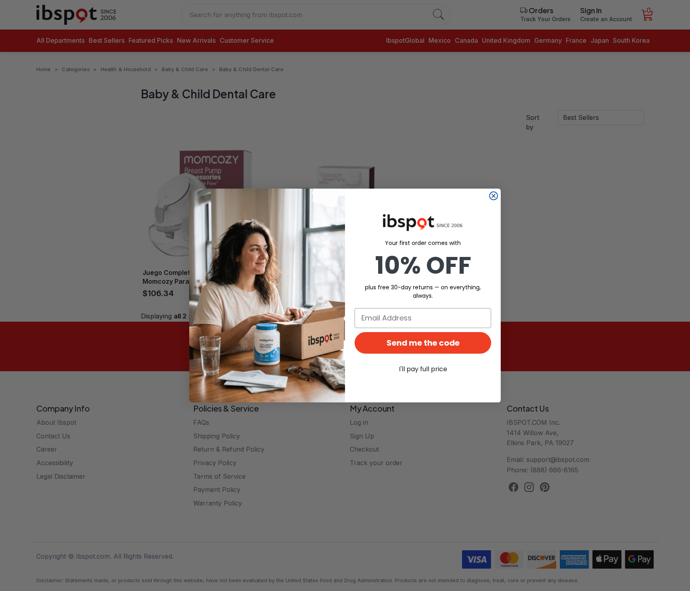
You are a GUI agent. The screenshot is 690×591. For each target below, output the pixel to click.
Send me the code (423, 342)
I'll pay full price (423, 369)
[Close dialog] (494, 196)
